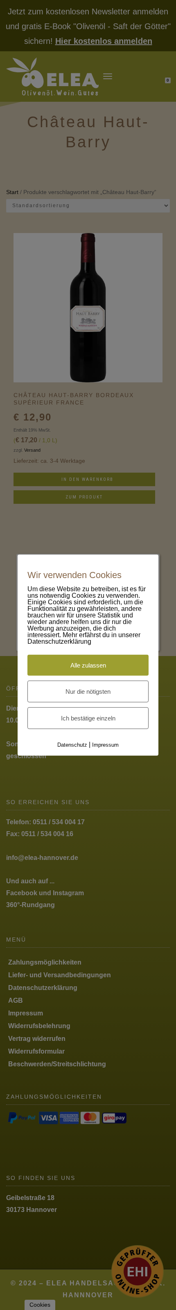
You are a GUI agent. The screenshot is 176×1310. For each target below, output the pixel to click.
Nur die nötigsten (88, 691)
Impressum (105, 745)
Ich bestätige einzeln (88, 718)
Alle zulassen (88, 665)
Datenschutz (72, 745)
